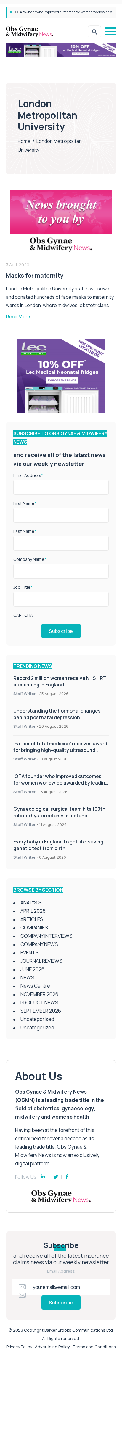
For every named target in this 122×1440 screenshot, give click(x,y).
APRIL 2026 (33, 910)
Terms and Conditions (94, 1347)
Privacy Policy (19, 1347)
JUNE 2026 (32, 969)
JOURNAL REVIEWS (41, 960)
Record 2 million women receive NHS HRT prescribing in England (59, 681)
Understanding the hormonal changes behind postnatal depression (57, 714)
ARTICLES (31, 919)
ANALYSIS (31, 902)
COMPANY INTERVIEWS (46, 935)
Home (24, 141)
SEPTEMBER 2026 (40, 1010)
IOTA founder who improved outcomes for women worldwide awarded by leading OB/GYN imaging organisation (60, 783)
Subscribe (61, 631)
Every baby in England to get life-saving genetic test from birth (58, 845)
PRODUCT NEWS (39, 1002)
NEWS (27, 977)
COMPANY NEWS (39, 944)
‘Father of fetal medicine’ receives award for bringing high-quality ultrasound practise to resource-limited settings (60, 750)
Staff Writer (24, 693)
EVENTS (29, 952)
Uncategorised (37, 1019)
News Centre (35, 985)
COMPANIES (34, 927)
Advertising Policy (52, 1347)
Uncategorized (37, 1027)
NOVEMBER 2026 (39, 994)
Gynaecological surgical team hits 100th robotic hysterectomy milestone (59, 812)
